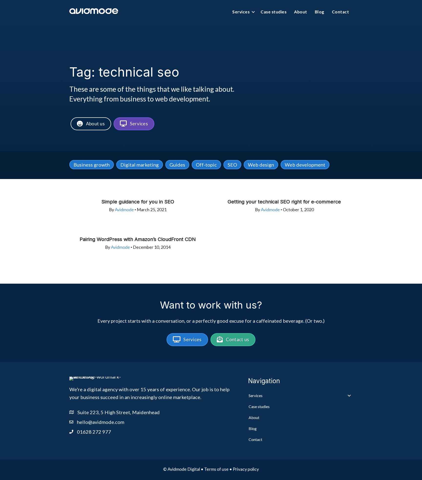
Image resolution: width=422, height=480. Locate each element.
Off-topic (206, 165)
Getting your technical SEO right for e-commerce (284, 202)
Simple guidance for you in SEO (137, 202)
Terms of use (216, 469)
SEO (232, 165)
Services (241, 11)
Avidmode (124, 209)
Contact (340, 11)
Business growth (92, 165)
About (300, 11)
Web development (305, 165)
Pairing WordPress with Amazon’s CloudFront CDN (138, 239)
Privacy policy (246, 469)
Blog (319, 11)
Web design (261, 165)
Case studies (273, 11)
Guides (177, 165)
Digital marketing (139, 165)
